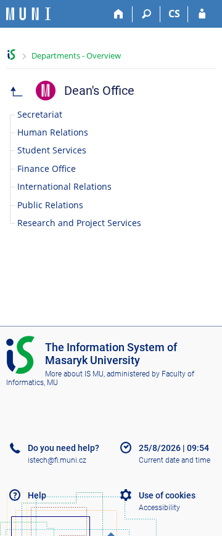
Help (37, 495)
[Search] (146, 14)
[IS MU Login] (202, 14)
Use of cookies (167, 495)
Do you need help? (63, 448)
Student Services (51, 150)
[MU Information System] (11, 54)
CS (174, 13)
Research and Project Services (79, 223)
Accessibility (159, 507)
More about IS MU (74, 374)
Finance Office (46, 168)
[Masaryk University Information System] (28, 14)
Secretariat (39, 114)
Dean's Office (99, 90)
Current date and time (174, 460)
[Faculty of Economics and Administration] (16, 91)
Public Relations (50, 205)
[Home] (119, 14)
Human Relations (52, 132)
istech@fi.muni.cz (57, 460)
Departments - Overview (76, 55)
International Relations (64, 186)
